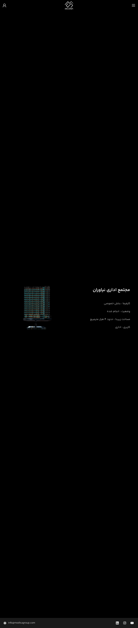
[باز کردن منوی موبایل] (133, 5)
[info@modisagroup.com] (36, 623)
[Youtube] (132, 623)
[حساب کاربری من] (4, 5)
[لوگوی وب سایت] (69, 5)
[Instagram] (124, 623)
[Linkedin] (117, 623)
